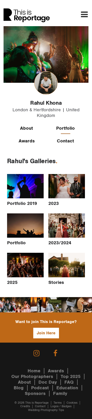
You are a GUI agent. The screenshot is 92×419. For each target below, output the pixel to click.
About (26, 128)
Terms (58, 403)
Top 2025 (70, 376)
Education (67, 388)
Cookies (72, 403)
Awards (27, 141)
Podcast (40, 388)
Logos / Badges (60, 406)
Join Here (46, 333)
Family (60, 393)
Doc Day (47, 382)
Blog (19, 388)
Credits (25, 406)
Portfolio (65, 128)
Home (34, 371)
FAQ (69, 382)
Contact (65, 141)
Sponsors (35, 393)
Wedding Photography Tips (46, 410)
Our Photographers (32, 376)
